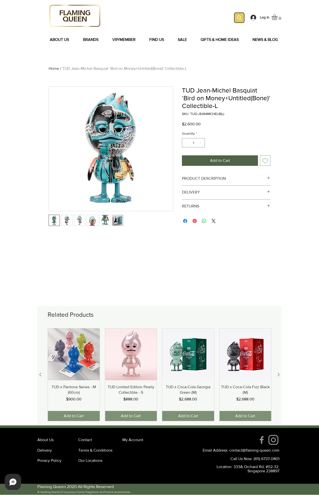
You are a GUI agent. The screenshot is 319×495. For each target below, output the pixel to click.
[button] (278, 17)
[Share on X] (214, 221)
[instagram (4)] (273, 440)
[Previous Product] (40, 375)
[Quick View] (74, 354)
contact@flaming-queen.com (254, 450)
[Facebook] (262, 440)
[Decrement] (186, 142)
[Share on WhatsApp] (204, 221)
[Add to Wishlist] (265, 160)
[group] (159, 374)
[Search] (239, 17)
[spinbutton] (193, 142)
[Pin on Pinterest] (195, 221)
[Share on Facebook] (185, 221)
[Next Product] (279, 375)
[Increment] (201, 142)
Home (54, 68)
